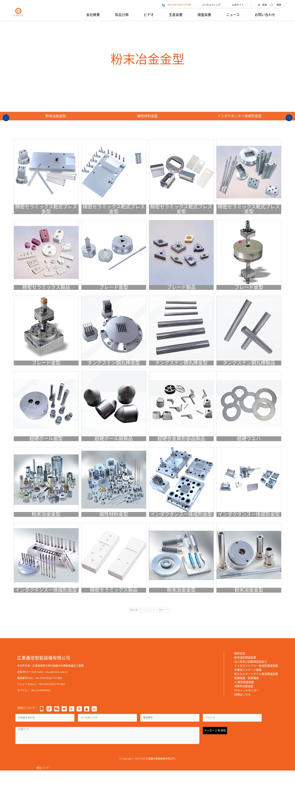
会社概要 (93, 15)
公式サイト (238, 5)
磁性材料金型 (147, 116)
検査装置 (204, 15)
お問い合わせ (265, 15)
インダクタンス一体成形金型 (239, 116)
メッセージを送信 (215, 730)
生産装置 (175, 15)
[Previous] (6, 117)
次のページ (164, 610)
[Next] (289, 117)
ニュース (233, 15)
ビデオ (149, 15)
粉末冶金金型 (55, 116)
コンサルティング (211, 5)
